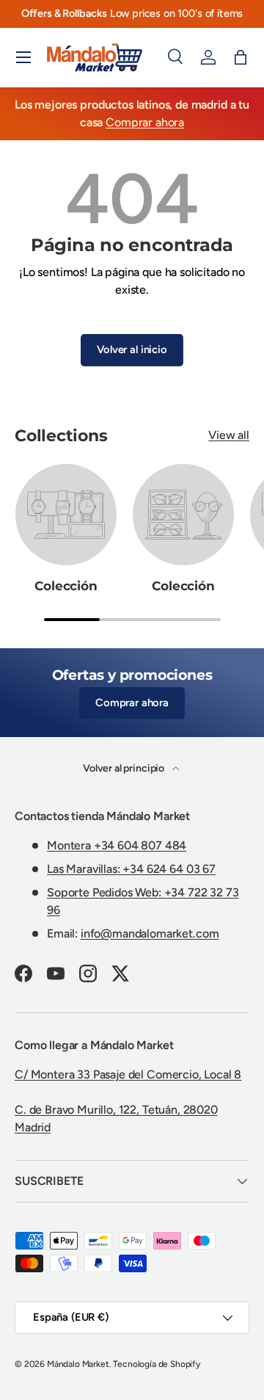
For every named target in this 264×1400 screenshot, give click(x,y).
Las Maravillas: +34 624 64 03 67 (131, 869)
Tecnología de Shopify (156, 1364)
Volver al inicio (131, 349)
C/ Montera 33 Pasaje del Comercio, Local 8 (128, 1074)
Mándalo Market (78, 1364)
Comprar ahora (145, 122)
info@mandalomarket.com (150, 933)
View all (228, 435)
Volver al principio (124, 768)
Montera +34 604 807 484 (116, 845)
